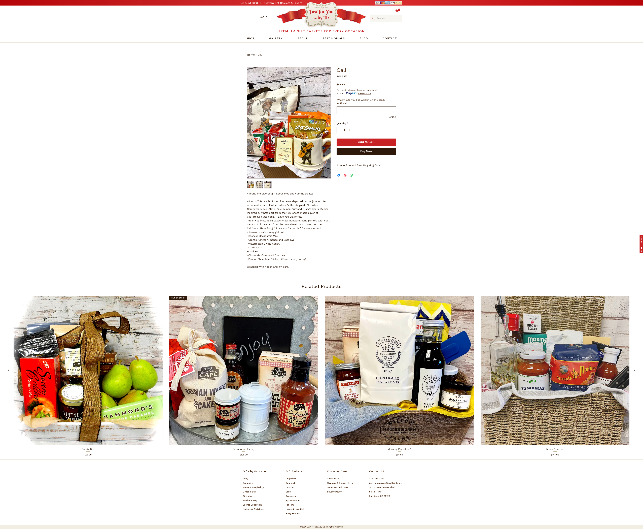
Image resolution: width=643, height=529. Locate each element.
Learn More (364, 93)
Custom (290, 487)
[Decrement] (339, 130)
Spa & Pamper (293, 501)
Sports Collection (252, 505)
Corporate (291, 479)
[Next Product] (634, 370)
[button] (397, 10)
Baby (245, 479)
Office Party (249, 492)
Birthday (247, 496)
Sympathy (248, 483)
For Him (290, 505)
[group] (321, 376)
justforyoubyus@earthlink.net (385, 483)
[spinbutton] (344, 130)
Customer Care (337, 471)
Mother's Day (250, 501)
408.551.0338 (249, 3)
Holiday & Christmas (253, 509)
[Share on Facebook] (339, 175)
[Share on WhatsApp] (351, 175)
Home (251, 54)
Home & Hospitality (253, 487)
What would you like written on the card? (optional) (361, 101)
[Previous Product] (9, 370)
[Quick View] (88, 370)
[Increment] (350, 130)
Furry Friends (293, 514)
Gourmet (290, 483)
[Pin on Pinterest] (345, 175)
